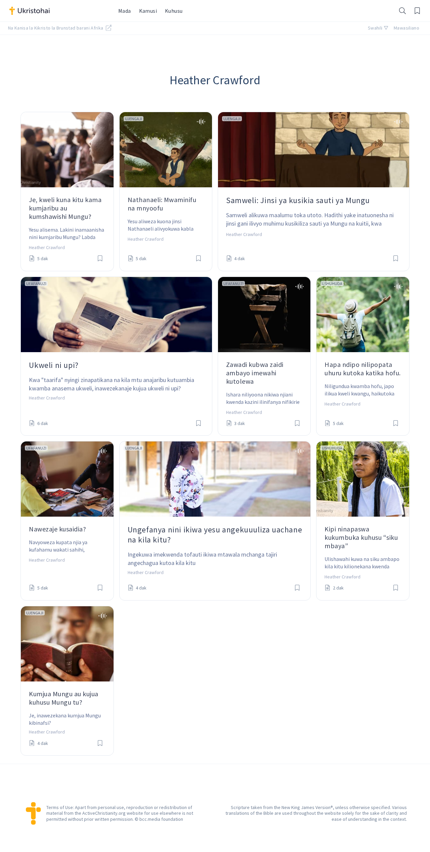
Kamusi (148, 10)
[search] (402, 10)
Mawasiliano (406, 28)
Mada (124, 10)
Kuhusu (173, 10)
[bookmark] (100, 258)
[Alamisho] (417, 10)
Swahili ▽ (378, 28)
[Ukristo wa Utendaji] (59, 11)
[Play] (201, 121)
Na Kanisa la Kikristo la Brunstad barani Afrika (56, 28)
